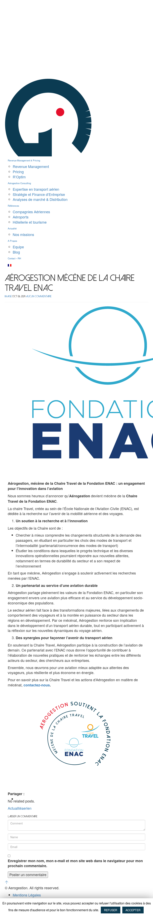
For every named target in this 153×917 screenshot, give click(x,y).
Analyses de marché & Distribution (40, 199)
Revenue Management (31, 166)
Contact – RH (14, 258)
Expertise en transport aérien (36, 189)
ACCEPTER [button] (133, 910)
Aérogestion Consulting (19, 183)
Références (13, 205)
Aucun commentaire (38, 296)
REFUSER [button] (110, 910)
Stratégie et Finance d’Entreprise (39, 194)
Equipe (18, 246)
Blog (16, 252)
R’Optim (19, 176)
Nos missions (23, 234)
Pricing (18, 171)
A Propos (12, 240)
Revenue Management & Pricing (24, 160)
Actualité (12, 228)
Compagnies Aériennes (31, 211)
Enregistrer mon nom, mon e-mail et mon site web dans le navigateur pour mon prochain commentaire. (75, 863)
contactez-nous (37, 685)
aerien (26, 808)
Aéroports (20, 216)
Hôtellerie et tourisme (30, 222)
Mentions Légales (27, 894)
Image (8, 296)
